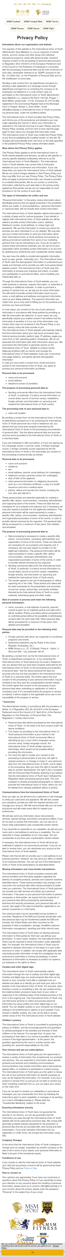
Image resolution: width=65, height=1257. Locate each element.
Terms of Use (30, 1168)
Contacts (46, 4)
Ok (33, 1252)
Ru (34, 4)
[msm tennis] (19, 1223)
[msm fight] (43, 1238)
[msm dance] (25, 1238)
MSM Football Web (33, 21)
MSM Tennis (52, 21)
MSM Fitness (17, 28)
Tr (38, 4)
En (20, 4)
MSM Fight (48, 28)
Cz (15, 4)
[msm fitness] (45, 1223)
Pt (29, 4)
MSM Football (13, 21)
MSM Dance (33, 28)
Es (25, 4)
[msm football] (47, 1207)
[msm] (25, 1207)
